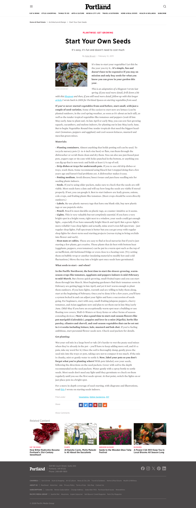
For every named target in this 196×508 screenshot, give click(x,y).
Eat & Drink (34, 13)
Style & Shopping (48, 13)
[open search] (164, 7)
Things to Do (63, 13)
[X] (153, 469)
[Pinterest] (159, 469)
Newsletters (120, 490)
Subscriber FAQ (91, 490)
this (63, 389)
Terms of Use (81, 485)
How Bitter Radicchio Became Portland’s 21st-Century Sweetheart (45, 452)
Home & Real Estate (129, 13)
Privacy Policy (69, 485)
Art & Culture (71, 481)
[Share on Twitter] (86, 405)
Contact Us (100, 485)
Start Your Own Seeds (78, 22)
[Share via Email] (100, 405)
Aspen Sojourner (76, 494)
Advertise (53, 485)
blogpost (69, 96)
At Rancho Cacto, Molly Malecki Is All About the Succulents (80, 451)
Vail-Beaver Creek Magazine (95, 494)
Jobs (61, 485)
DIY (107, 397)
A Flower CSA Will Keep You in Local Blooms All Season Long (149, 451)
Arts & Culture (77, 13)
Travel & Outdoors (110, 13)
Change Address (77, 490)
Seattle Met (55, 494)
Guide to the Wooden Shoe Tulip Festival (115, 451)
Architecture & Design (57, 22)
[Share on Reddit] (105, 405)
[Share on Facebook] (81, 405)
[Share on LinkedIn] (90, 405)
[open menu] (31, 7)
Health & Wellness (147, 13)
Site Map (90, 485)
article (58, 100)
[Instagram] (148, 469)
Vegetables (84, 397)
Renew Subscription (61, 490)
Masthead (44, 485)
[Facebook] (143, 469)
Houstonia (65, 494)
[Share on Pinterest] (95, 405)
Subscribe (162, 13)
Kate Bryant (90, 56)
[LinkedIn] (164, 469)
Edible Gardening (97, 397)
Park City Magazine (114, 494)
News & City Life (93, 13)
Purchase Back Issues (106, 490)
